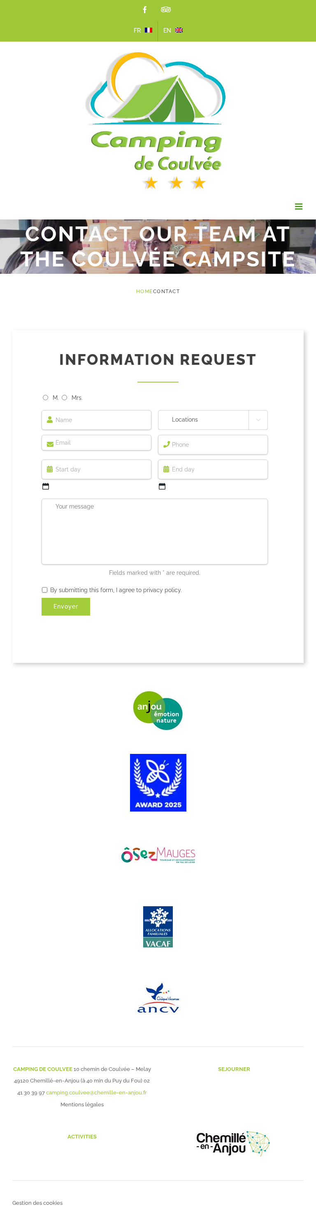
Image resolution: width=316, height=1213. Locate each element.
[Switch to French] (143, 31)
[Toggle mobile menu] (299, 206)
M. (56, 397)
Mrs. (77, 397)
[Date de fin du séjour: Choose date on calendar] (162, 486)
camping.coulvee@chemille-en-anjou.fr (96, 1092)
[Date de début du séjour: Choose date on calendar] (46, 486)
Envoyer (65, 606)
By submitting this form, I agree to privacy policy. (116, 590)
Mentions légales (82, 1104)
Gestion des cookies (37, 1203)
